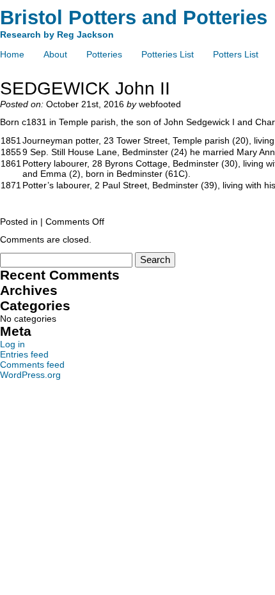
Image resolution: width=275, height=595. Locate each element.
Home (12, 54)
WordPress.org (30, 375)
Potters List (235, 54)
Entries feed (24, 354)
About (55, 54)
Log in (12, 344)
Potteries (104, 54)
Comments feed (32, 364)
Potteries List (167, 54)
